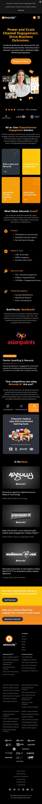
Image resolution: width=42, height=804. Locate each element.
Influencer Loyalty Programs (27, 703)
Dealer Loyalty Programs (10, 693)
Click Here (21, 10)
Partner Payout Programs (11, 724)
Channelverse (8, 654)
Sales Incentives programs (30, 719)
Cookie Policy (21, 779)
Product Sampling (8, 674)
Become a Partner (12, 619)
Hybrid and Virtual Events (11, 671)
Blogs (23, 644)
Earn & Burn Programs (10, 698)
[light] (34, 17)
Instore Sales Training (28, 695)
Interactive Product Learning (9, 668)
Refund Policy (21, 782)
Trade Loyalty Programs (29, 727)
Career (24, 641)
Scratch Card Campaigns (30, 725)
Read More (21, 341)
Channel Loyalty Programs (11, 685)
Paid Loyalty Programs (10, 721)
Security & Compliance (21, 776)
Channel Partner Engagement (8, 663)
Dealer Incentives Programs (11, 696)
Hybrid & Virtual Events (29, 692)
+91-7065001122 (27, 657)
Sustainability (21, 784)
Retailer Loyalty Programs (30, 711)
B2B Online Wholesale (12, 356)
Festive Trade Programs (10, 701)
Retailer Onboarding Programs (9, 730)
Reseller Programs (27, 716)
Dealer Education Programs (11, 690)
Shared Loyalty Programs (11, 687)
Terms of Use (21, 771)
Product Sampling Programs (8, 715)
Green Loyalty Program (11, 657)
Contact (24, 639)
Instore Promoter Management (27, 698)
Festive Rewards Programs (30, 685)
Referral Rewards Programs (30, 714)
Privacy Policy (21, 773)
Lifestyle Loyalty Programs (30, 707)
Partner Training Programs (11, 718)
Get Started (10, 600)
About (23, 636)
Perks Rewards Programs (11, 727)
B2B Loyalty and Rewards (11, 659)
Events (24, 650)
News (23, 647)
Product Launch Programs (11, 711)
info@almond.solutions (29, 659)
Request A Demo (21, 61)
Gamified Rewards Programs (27, 688)
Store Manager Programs (30, 722)
